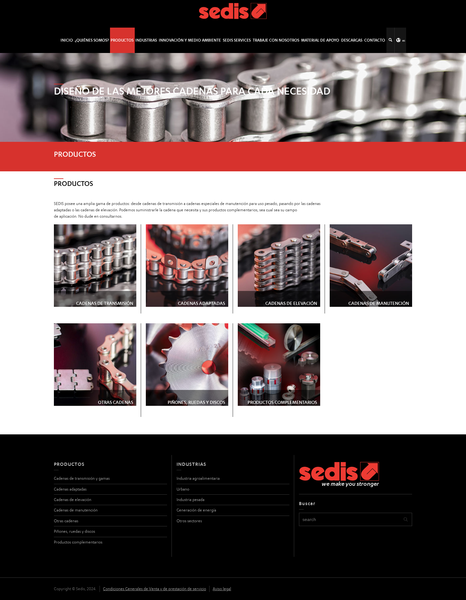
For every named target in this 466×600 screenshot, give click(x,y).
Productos (122, 40)
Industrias (146, 40)
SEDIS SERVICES (237, 40)
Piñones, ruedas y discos (74, 531)
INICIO (67, 40)
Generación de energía (196, 510)
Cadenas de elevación (72, 499)
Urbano (183, 489)
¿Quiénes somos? (92, 40)
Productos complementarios (78, 542)
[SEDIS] (233, 13)
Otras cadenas (66, 520)
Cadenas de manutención (76, 510)
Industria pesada (190, 499)
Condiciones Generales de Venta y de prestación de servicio (154, 588)
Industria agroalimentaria (198, 478)
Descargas (351, 40)
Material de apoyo (320, 40)
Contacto (374, 40)
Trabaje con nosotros (276, 40)
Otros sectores (189, 520)
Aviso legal (222, 588)
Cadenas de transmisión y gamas (82, 478)
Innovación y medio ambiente (190, 40)
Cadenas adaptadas (70, 489)
